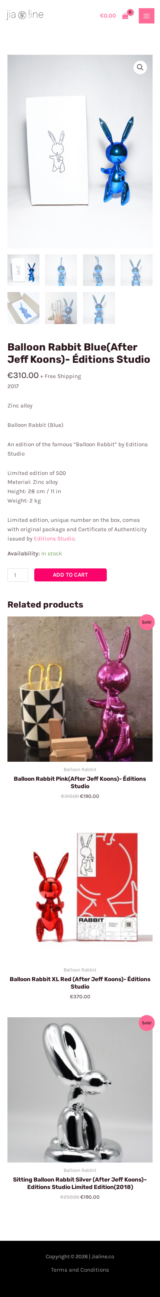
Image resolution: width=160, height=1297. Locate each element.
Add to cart (70, 574)
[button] (140, 67)
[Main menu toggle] (146, 16)
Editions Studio (54, 538)
